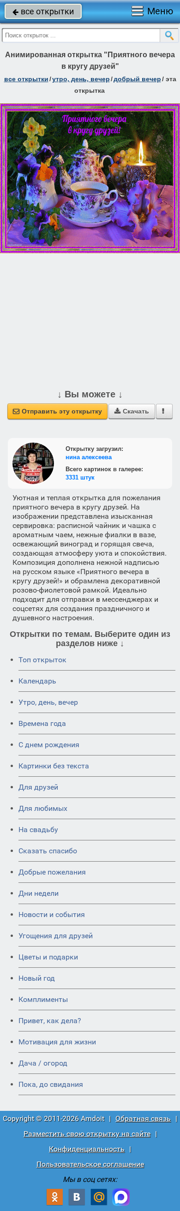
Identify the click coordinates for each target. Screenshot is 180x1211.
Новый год (36, 978)
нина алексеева (89, 457)
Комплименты (43, 999)
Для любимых (42, 808)
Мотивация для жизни (57, 1041)
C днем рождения (48, 744)
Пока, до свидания (50, 1084)
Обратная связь (143, 1118)
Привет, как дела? (49, 1020)
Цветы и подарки (48, 957)
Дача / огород (42, 1063)
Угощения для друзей (55, 935)
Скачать (131, 411)
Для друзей (38, 787)
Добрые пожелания (52, 872)
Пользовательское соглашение (90, 1164)
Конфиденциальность (87, 1149)
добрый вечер (137, 79)
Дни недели (38, 893)
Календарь (37, 681)
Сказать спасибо (47, 850)
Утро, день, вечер (48, 702)
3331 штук (80, 477)
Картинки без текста (53, 765)
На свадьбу (38, 829)
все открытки (43, 11)
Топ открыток (42, 659)
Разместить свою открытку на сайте (87, 1133)
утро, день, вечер (81, 79)
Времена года (42, 723)
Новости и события (51, 914)
